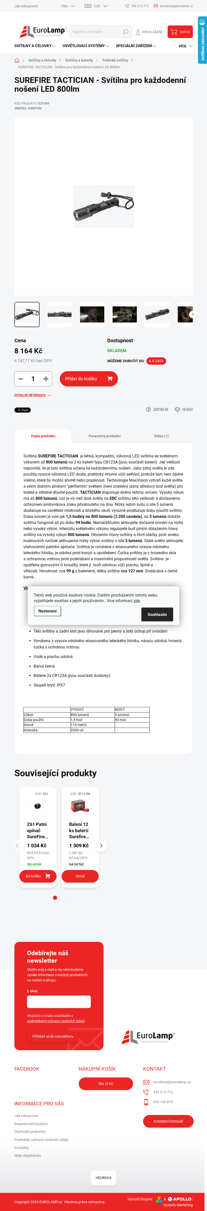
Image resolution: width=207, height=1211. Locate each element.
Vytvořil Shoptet (139, 1199)
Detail (80, 876)
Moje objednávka (27, 1156)
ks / (105, 1084)
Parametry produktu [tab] (105, 436)
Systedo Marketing (178, 1205)
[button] (55, 898)
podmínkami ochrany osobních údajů (56, 1021)
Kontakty (21, 1148)
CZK (97, 6)
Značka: (28, 108)
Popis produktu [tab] (43, 436)
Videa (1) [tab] (161, 436)
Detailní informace (30, 395)
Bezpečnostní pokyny (31, 1124)
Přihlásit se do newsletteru (52, 1036)
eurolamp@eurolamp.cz (172, 1082)
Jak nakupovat (26, 6)
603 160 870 (163, 1102)
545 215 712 (163, 1092)
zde (137, 600)
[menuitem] (35, 46)
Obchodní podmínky (30, 1132)
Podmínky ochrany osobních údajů (41, 1140)
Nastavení (47, 610)
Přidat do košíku (81, 378)
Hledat (125, 32)
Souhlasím (157, 614)
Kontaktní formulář (168, 1121)
